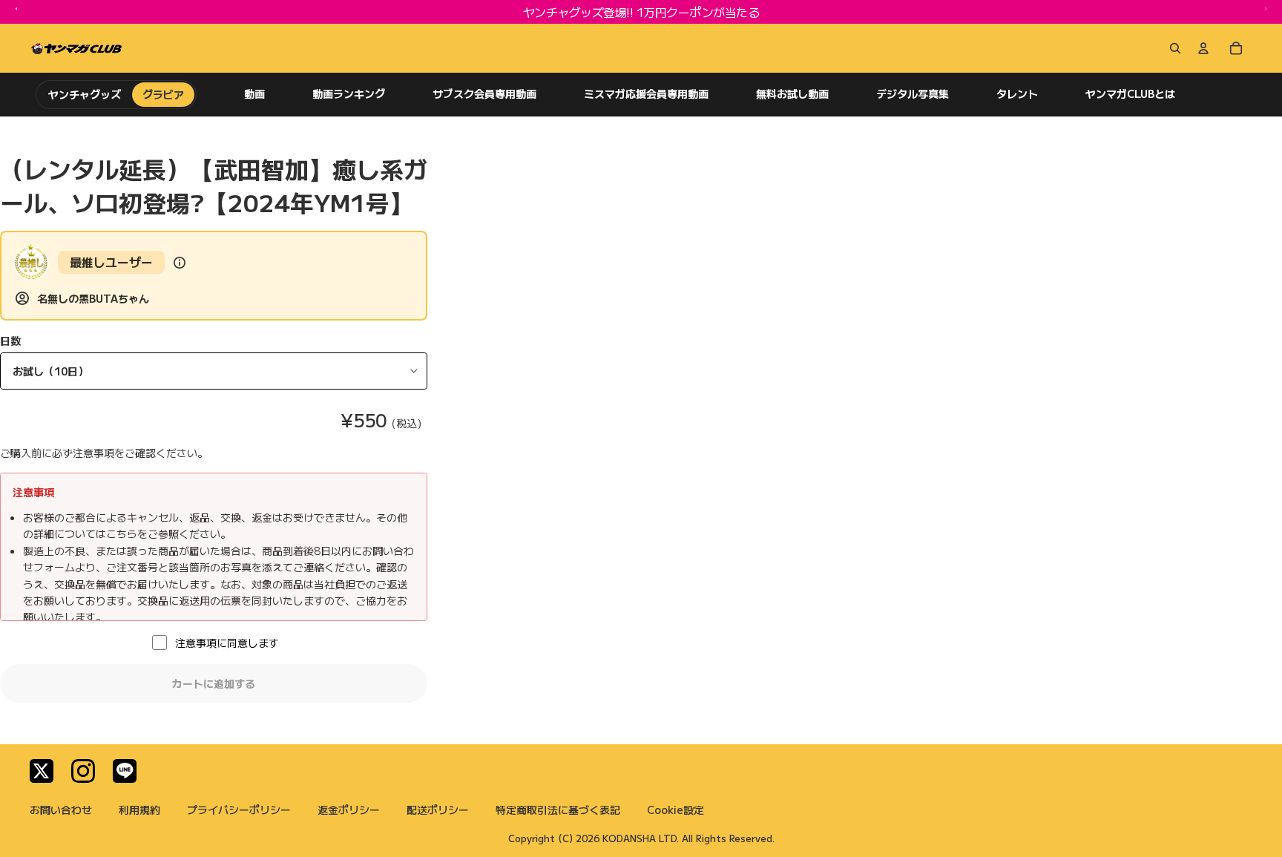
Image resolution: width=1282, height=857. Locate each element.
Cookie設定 (675, 809)
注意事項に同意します (227, 642)
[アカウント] (1203, 48)
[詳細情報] (179, 263)
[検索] (1172, 48)
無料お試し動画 (792, 94)
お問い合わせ (61, 809)
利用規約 (139, 809)
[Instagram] (83, 771)
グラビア (163, 94)
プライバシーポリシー (239, 809)
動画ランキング (348, 94)
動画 (254, 94)
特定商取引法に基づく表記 (558, 809)
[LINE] (125, 771)
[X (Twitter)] (41, 771)
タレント (1017, 94)
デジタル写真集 (912, 94)
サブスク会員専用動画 (484, 94)
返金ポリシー (349, 809)
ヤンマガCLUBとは (1130, 94)
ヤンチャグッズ (85, 94)
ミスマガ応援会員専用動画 (646, 94)
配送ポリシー (438, 809)
